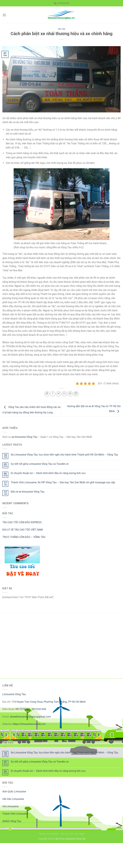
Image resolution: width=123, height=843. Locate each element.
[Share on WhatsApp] (47, 393)
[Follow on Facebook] (5, 732)
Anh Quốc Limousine (14, 791)
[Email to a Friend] (64, 393)
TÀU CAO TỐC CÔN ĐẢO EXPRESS (22, 522)
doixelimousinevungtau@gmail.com (30, 716)
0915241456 (39, 709)
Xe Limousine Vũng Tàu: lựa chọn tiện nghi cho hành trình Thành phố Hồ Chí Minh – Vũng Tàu (64, 454)
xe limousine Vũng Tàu (24, 436)
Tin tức (61, 29)
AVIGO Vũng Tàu (11, 821)
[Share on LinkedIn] (76, 393)
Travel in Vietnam (48, 834)
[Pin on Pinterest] (70, 393)
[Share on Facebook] (52, 393)
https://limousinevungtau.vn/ (29, 723)
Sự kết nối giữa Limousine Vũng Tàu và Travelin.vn (40, 463)
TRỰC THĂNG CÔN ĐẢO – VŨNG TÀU (23, 537)
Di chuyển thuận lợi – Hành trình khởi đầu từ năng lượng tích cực (48, 473)
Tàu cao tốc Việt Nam (72, 834)
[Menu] (4, 15)
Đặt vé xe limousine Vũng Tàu (27, 491)
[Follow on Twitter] (17, 732)
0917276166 (22, 709)
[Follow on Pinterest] (28, 732)
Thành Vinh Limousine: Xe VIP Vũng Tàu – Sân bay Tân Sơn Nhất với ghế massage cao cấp (63, 482)
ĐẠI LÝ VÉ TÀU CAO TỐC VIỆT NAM (22, 529)
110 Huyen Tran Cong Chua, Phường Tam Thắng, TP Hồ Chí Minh (49, 701)
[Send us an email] (22, 732)
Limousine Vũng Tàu (14, 694)
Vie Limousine (10, 806)
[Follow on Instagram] (11, 732)
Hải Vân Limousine (13, 799)
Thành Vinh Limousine (15, 813)
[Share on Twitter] (58, 393)
